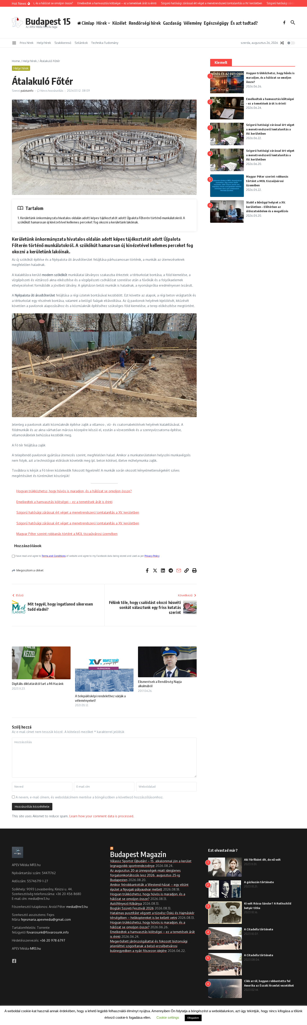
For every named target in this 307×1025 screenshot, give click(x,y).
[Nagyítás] (191, 319)
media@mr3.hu (77, 907)
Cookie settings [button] (167, 1017)
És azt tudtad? (244, 23)
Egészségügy (216, 23)
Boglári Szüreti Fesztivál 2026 (132, 908)
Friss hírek (26, 43)
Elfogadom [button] (193, 1017)
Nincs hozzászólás (51, 90)
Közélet (119, 23)
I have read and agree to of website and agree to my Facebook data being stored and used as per (87, 555)
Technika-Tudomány (104, 43)
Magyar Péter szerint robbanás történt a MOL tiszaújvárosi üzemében (67, 534)
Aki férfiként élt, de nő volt (262, 859)
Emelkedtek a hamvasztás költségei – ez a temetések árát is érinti (64, 502)
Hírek (101, 23)
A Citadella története (258, 929)
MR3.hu (35, 948)
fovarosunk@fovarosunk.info (48, 932)
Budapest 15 (48, 21)
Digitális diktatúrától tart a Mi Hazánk (37, 684)
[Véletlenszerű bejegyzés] (282, 43)
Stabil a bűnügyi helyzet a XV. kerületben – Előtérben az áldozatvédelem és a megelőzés (267, 207)
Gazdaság (172, 23)
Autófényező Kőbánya (126, 903)
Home (16, 61)
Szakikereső (62, 43)
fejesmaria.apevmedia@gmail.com (46, 919)
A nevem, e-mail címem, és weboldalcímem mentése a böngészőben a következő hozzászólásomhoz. (89, 797)
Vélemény (193, 23)
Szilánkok (81, 43)
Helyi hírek (44, 43)
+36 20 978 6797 (52, 940)
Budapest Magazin (138, 854)
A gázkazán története (259, 882)
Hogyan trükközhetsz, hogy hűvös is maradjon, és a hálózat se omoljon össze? (74, 491)
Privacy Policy (152, 555)
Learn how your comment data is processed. (101, 816)
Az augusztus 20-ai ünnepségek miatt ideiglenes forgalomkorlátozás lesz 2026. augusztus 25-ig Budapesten (145, 875)
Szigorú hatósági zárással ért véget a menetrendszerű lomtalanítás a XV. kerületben (77, 512)
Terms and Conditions (54, 555)
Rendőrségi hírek (145, 23)
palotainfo (27, 90)
